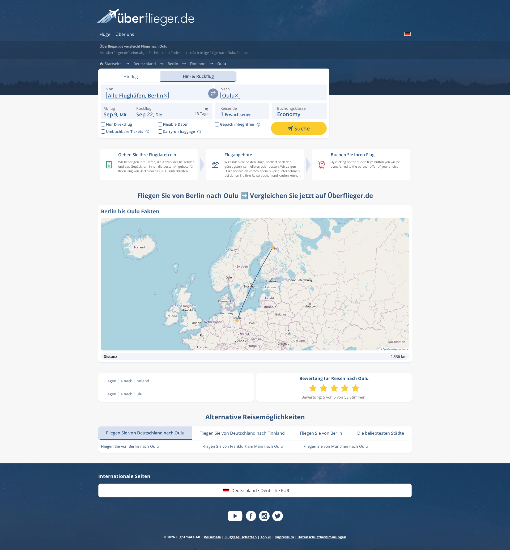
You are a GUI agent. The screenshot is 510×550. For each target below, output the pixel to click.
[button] (149, 111)
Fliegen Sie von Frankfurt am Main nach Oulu (242, 446)
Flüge (105, 34)
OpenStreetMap (390, 349)
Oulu (221, 64)
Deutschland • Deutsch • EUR (260, 490)
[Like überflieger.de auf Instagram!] (264, 516)
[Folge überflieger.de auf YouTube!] (235, 516)
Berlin (173, 64)
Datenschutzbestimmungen (322, 537)
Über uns (125, 34)
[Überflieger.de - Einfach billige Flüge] (145, 18)
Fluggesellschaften (240, 537)
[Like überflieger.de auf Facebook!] (251, 516)
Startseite (113, 64)
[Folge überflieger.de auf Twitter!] (277, 516)
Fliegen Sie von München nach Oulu (336, 446)
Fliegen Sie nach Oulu (123, 393)
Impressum (284, 537)
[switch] (213, 93)
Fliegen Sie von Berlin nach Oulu (130, 446)
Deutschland (144, 64)
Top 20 (265, 537)
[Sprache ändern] (407, 34)
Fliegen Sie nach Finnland (126, 380)
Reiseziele (212, 537)
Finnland (198, 64)
